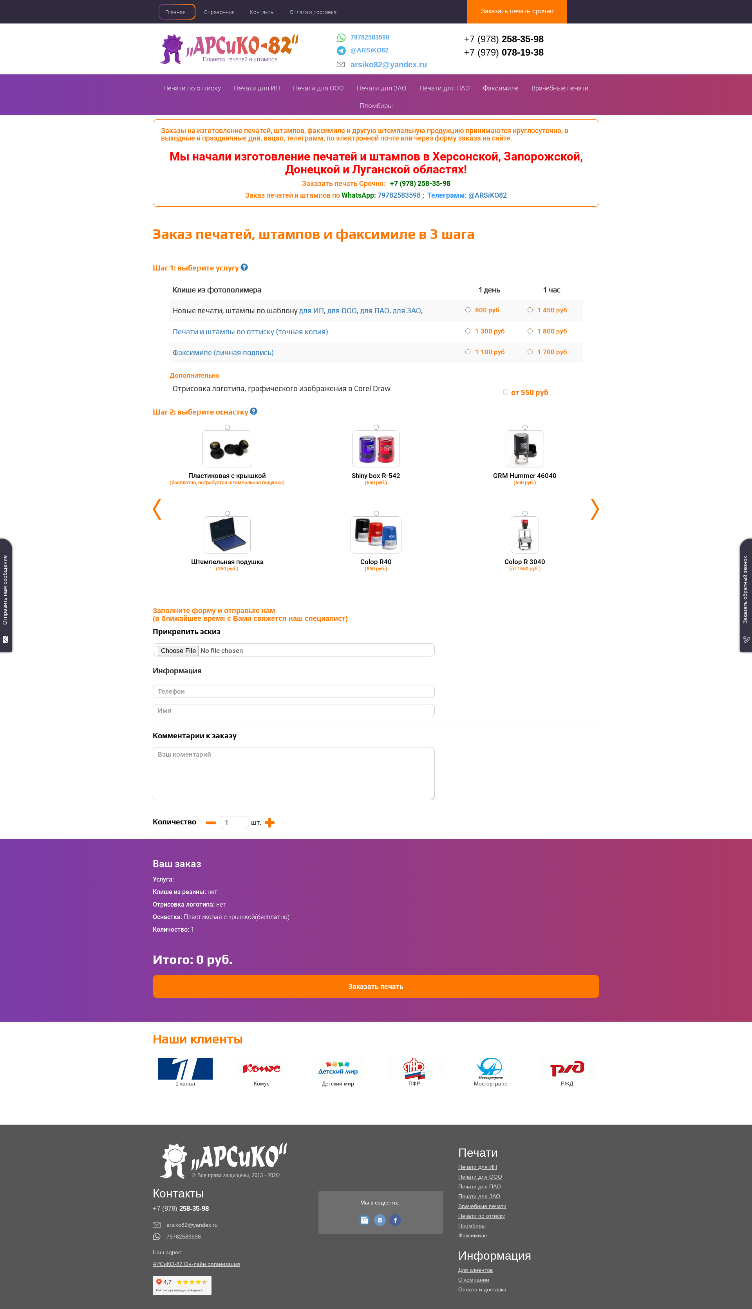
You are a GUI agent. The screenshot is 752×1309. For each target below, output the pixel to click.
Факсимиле (501, 88)
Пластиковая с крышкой (227, 478)
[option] (376, 509)
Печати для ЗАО (382, 88)
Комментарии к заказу (195, 736)
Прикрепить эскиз (187, 631)
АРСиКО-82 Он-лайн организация (196, 1264)
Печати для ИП (257, 88)
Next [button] (595, 509)
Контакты (262, 12)
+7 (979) (504, 52)
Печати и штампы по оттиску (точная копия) (250, 332)
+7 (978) (504, 39)
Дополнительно (195, 375)
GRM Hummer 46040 (525, 478)
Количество (174, 822)
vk (380, 1218)
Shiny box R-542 (376, 478)
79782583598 (370, 37)
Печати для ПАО (444, 88)
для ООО (342, 311)
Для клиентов (475, 1270)
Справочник (219, 12)
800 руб (487, 310)
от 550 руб (529, 392)
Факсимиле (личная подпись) (223, 352)
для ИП (311, 311)
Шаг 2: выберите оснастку (201, 412)
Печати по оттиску (192, 88)
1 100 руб (490, 352)
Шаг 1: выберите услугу (196, 268)
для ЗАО (407, 311)
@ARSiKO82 (370, 50)
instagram (365, 1218)
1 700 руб (552, 352)
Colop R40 (376, 565)
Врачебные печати (560, 88)
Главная (175, 12)
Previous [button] (157, 509)
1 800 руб (552, 331)
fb (395, 1218)
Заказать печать (376, 986)
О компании (473, 1280)
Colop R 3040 (524, 565)
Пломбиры (376, 106)
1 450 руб (552, 310)
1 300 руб (490, 331)
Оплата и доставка (313, 12)
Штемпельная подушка (227, 565)
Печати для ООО (318, 88)
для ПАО (374, 311)
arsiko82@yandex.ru (389, 64)
